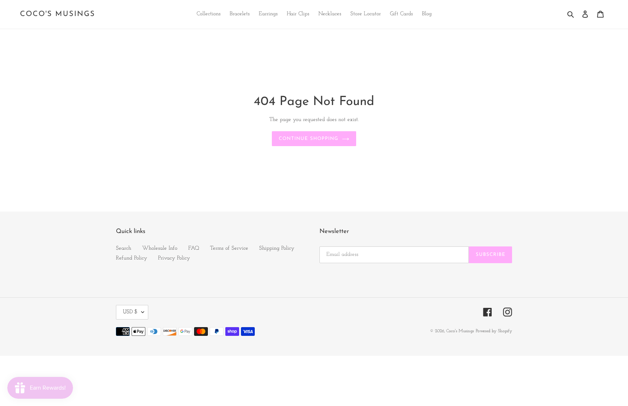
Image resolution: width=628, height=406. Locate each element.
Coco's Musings (57, 14)
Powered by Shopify (494, 331)
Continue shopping (308, 138)
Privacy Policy (174, 258)
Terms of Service (229, 248)
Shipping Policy (276, 248)
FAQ (193, 248)
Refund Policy (131, 258)
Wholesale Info (159, 248)
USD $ (130, 312)
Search (123, 248)
